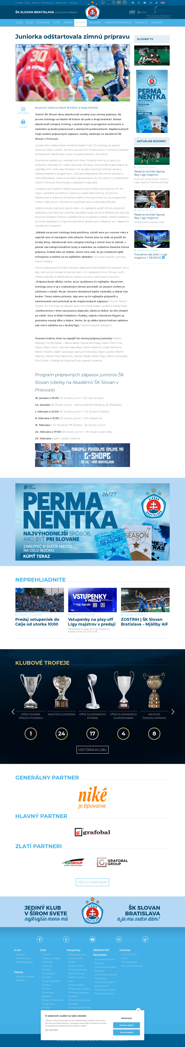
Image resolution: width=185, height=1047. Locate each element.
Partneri (47, 988)
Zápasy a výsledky (25, 976)
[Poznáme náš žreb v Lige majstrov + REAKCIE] (152, 239)
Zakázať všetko (126, 1025)
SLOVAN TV (141, 22)
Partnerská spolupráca (48, 994)
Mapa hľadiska (77, 985)
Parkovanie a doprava (80, 988)
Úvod (19, 22)
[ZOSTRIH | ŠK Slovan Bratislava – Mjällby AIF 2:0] (145, 600)
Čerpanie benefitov (105, 993)
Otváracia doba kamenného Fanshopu (132, 964)
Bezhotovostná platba (76, 979)
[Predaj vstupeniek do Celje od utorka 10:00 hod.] (39, 600)
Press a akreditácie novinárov (51, 983)
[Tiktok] (156, 2)
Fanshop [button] (157, 22)
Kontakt (47, 977)
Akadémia (95, 22)
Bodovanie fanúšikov (106, 990)
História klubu (92, 750)
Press (27, 2)
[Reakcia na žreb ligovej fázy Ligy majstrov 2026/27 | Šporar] (152, 199)
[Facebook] (132, 2)
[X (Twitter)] (138, 2)
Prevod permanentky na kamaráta (79, 1009)
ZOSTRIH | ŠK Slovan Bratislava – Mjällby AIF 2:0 (144, 621)
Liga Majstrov (154, 250)
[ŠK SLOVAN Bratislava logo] (92, 10)
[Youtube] (144, 2)
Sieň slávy (48, 962)
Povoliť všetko (126, 1032)
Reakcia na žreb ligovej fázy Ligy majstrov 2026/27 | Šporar (149, 216)
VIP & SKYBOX (77, 966)
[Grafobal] (92, 832)
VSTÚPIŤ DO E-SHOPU (129, 956)
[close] (138, 1010)
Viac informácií (51, 1030)
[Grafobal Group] (112, 862)
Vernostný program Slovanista (78, 994)
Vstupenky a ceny (78, 954)
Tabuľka (21, 980)
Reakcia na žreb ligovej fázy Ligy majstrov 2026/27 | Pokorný (149, 173)
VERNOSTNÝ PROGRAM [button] (118, 22)
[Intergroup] (73, 862)
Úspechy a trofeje (52, 958)
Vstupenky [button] (43, 22)
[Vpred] (172, 712)
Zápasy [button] (68, 22)
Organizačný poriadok (48, 1006)
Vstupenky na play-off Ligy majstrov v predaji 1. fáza (92, 621)
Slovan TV (152, 167)
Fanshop (73, 2)
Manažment (49, 973)
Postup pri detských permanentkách (105, 984)
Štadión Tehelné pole (54, 1000)
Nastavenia (126, 1018)
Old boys (48, 966)
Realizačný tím (24, 958)
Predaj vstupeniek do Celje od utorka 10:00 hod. (37, 621)
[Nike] (92, 797)
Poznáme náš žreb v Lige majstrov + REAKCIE (150, 256)
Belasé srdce (61, 2)
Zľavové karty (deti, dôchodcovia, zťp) (77, 971)
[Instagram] (150, 2)
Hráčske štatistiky (25, 962)
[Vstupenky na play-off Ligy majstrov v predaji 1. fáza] (92, 600)
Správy (80, 22)
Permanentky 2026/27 (75, 960)
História (47, 954)
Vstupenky (37, 614)
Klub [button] (29, 22)
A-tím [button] (57, 22)
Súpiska (21, 954)
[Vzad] (13, 712)
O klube (47, 969)
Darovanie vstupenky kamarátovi (79, 1002)
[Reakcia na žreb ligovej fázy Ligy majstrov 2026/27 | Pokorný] (152, 156)
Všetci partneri (92, 882)
